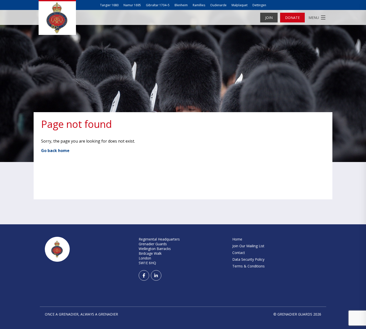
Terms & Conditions (248, 266)
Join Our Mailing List (248, 246)
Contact (238, 252)
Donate (292, 17)
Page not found (76, 124)
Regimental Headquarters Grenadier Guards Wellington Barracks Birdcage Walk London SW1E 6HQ (159, 251)
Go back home (55, 150)
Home (237, 239)
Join (269, 17)
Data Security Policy (248, 259)
